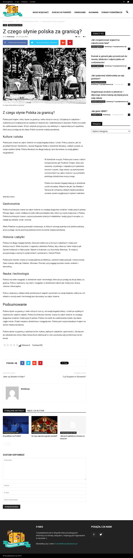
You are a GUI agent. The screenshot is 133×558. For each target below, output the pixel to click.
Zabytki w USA (96, 115)
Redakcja (11, 37)
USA (5, 25)
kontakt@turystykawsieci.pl (66, 543)
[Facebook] (124, 1)
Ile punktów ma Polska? (12, 436)
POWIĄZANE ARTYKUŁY (14, 411)
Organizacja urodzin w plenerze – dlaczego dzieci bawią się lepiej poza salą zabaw (109, 94)
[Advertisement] (22, 175)
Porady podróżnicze (112, 12)
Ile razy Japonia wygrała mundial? (44, 436)
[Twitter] (128, 1)
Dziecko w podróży (61, 12)
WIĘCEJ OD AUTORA (35, 411)
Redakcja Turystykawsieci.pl (116, 46)
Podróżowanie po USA (15, 25)
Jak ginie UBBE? (99, 111)
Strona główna (8, 2)
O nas (17, 2)
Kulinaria (93, 12)
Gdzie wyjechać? (41, 12)
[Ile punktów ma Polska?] (16, 425)
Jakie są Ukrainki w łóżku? (14, 377)
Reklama (25, 2)
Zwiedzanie (80, 12)
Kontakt (32, 2)
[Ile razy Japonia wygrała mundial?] (44, 425)
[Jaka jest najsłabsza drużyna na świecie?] (73, 425)
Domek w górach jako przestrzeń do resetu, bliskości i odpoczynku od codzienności (109, 59)
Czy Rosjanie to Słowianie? (74, 377)
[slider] (10, 345)
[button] (127, 12)
